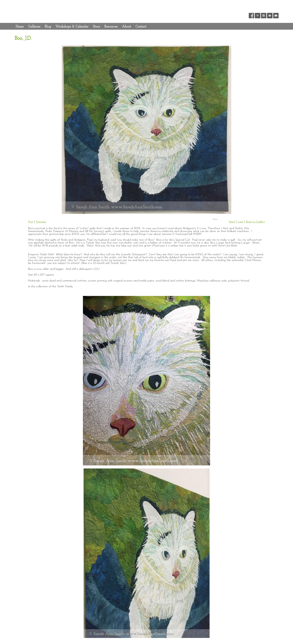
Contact (140, 26)
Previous (41, 221)
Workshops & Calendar (72, 26)
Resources (111, 26)
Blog (48, 26)
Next (232, 221)
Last (240, 221)
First (30, 221)
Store (96, 26)
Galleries (34, 26)
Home (20, 26)
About (126, 26)
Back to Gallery (255, 221)
